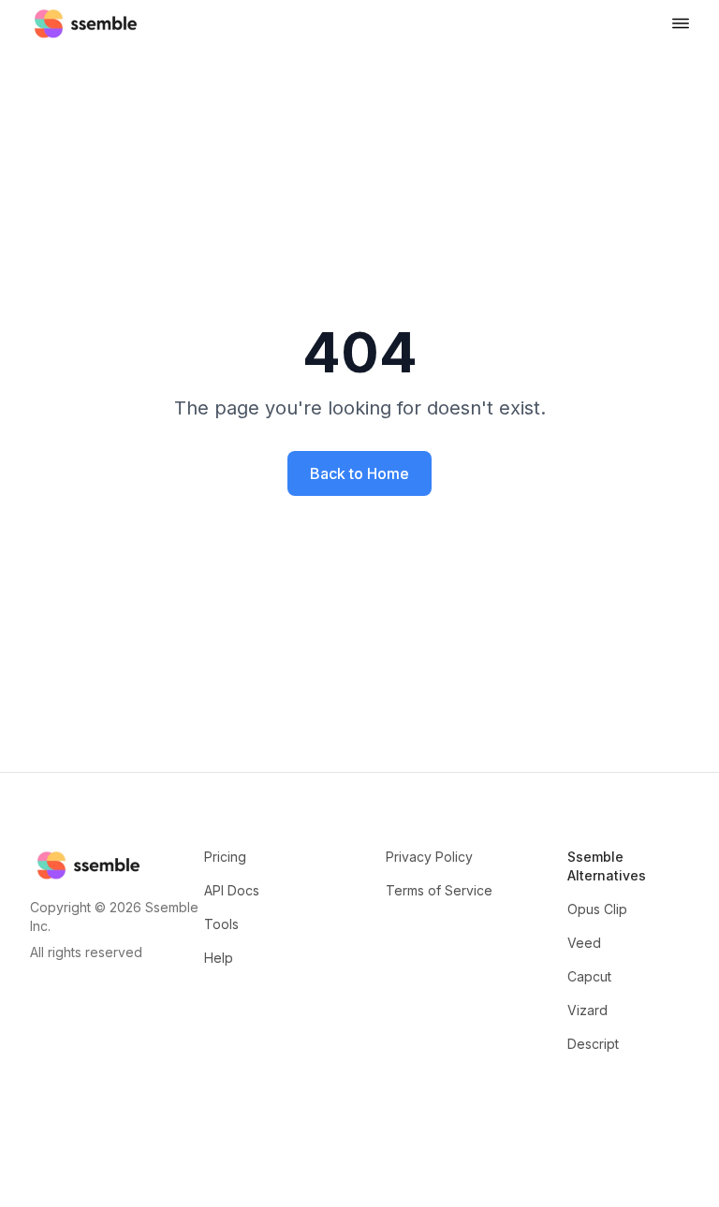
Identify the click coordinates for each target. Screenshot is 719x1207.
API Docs (231, 890)
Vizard (587, 1010)
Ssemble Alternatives (606, 866)
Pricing (225, 857)
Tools (221, 924)
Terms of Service (439, 890)
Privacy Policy (429, 857)
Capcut (589, 976)
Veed (584, 943)
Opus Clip (597, 909)
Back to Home (359, 473)
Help (218, 958)
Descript (593, 1044)
